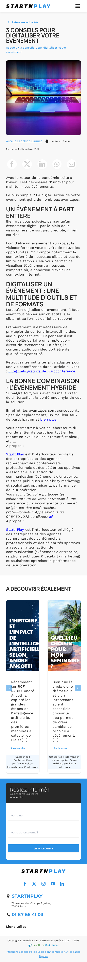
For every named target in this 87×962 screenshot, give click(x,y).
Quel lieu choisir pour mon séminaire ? (65, 652)
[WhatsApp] (56, 164)
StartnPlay (15, 454)
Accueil (11, 47)
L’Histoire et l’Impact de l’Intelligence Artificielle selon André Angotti (29, 643)
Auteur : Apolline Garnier (24, 141)
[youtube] (52, 883)
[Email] (71, 164)
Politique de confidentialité (46, 951)
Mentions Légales (18, 951)
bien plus (48, 419)
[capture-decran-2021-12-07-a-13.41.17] (43, 870)
